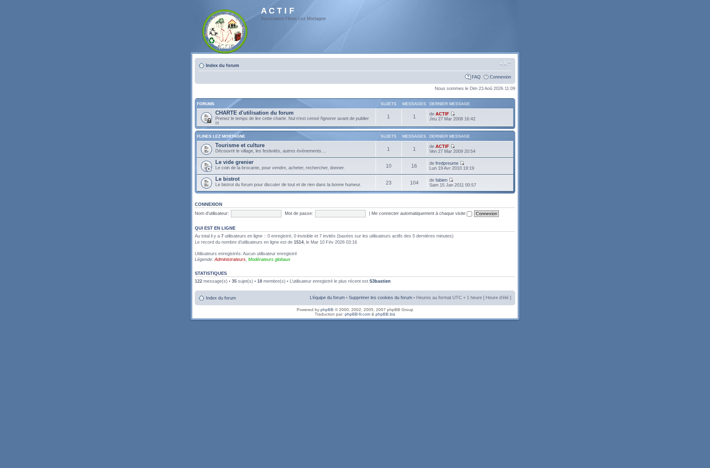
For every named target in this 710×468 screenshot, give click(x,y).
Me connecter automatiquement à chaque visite (419, 213)
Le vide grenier (234, 162)
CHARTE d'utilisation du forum (254, 113)
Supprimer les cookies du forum (380, 297)
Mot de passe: (299, 213)
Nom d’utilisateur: (212, 213)
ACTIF (442, 113)
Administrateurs (230, 259)
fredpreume (447, 163)
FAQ (476, 76)
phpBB (327, 309)
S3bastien (380, 281)
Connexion (500, 76)
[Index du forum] (225, 29)
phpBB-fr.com (357, 314)
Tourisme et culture (240, 145)
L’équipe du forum (327, 297)
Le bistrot (227, 179)
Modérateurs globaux (269, 259)
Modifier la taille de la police (505, 63)
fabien (441, 180)
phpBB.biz (385, 314)
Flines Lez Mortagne (221, 136)
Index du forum (222, 65)
